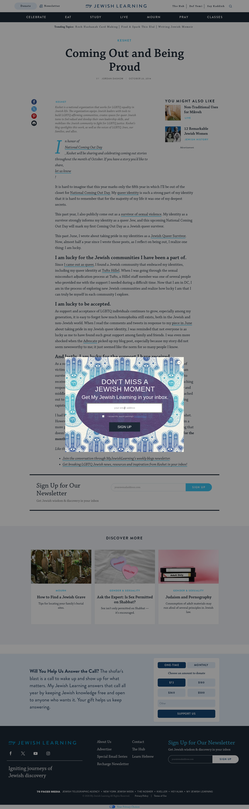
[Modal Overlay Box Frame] (124, 404)
